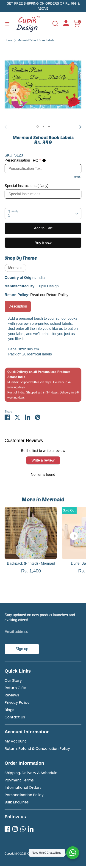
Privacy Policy (17, 702)
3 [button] (49, 126)
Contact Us (15, 717)
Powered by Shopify (65, 853)
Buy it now (43, 243)
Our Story (13, 680)
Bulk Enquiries (17, 802)
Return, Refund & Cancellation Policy (37, 748)
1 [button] (37, 126)
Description (17, 306)
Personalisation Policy (24, 794)
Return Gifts (15, 687)
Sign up (22, 649)
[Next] (80, 127)
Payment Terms (19, 780)
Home (8, 40)
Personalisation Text (23, 160)
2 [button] (43, 126)
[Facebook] (7, 829)
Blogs (9, 709)
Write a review (43, 460)
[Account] (66, 25)
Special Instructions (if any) (26, 186)
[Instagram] (15, 829)
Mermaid (15, 268)
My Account (15, 741)
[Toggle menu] (7, 23)
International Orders (23, 787)
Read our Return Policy (49, 295)
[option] (43, 84)
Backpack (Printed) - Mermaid (31, 563)
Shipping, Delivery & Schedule (31, 772)
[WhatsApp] (23, 829)
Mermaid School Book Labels (36, 40)
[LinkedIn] (30, 829)
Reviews (12, 695)
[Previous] (6, 127)
